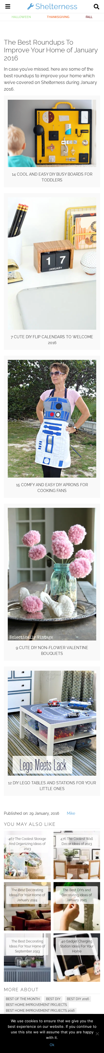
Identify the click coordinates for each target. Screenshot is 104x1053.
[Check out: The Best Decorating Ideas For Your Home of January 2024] (27, 906)
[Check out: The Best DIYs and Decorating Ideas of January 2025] (77, 906)
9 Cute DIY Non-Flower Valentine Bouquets (52, 650)
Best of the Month (23, 999)
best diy (53, 999)
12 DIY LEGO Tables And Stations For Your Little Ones (52, 786)
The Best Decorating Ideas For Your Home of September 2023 (27, 946)
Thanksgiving (58, 17)
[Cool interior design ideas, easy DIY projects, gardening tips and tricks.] (52, 9)
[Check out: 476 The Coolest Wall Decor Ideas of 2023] (77, 855)
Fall (89, 17)
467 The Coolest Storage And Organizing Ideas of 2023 (27, 844)
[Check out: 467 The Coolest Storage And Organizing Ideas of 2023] (27, 855)
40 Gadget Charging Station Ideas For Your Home (76, 946)
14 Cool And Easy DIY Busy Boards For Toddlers (52, 177)
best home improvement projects (36, 1005)
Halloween (21, 17)
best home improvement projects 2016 (40, 1011)
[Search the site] (96, 7)
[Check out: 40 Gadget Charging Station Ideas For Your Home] (77, 957)
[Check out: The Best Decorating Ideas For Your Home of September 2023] (27, 957)
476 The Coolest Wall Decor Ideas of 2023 (76, 841)
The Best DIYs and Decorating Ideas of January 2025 (77, 895)
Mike (71, 813)
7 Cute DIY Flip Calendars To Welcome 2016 (52, 340)
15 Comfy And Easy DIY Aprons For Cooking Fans (52, 488)
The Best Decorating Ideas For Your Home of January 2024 (27, 895)
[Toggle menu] (8, 7)
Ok (52, 1044)
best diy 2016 (78, 999)
